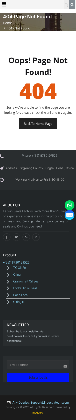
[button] (4, 4)
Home (8, 23)
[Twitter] (16, 237)
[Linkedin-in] (36, 237)
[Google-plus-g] (26, 237)
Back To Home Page (38, 124)
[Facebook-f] (7, 237)
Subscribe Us (38, 377)
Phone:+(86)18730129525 (39, 155)
